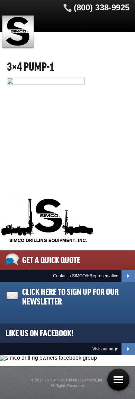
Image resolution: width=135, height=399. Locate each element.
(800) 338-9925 (101, 7)
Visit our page (105, 349)
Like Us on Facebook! (39, 332)
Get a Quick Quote (51, 259)
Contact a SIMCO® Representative (85, 275)
